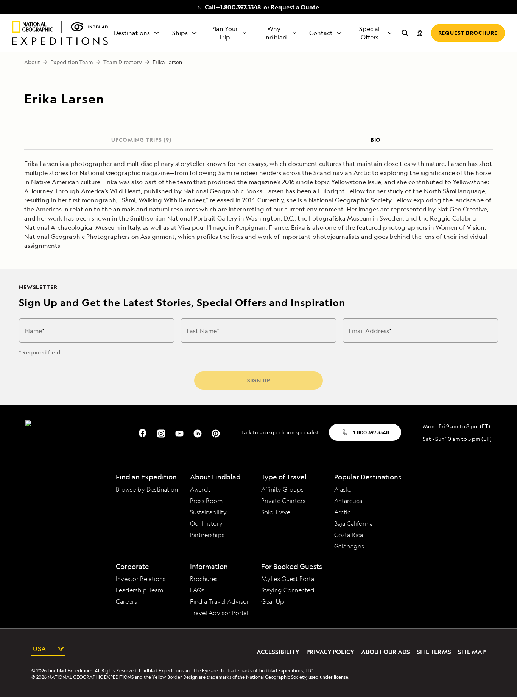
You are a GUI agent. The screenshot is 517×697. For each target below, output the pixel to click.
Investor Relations (140, 578)
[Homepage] (60, 33)
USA (39, 649)
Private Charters (283, 500)
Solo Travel (276, 512)
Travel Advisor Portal (219, 612)
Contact (321, 33)
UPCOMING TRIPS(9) (141, 139)
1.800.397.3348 (371, 432)
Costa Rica (348, 534)
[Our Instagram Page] (161, 432)
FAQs (197, 590)
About (32, 62)
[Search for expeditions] (405, 33)
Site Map (472, 652)
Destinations (132, 33)
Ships (180, 33)
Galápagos (349, 546)
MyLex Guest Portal (288, 578)
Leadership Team (140, 590)
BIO (376, 139)
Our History (206, 523)
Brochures (204, 578)
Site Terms (434, 652)
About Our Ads (385, 652)
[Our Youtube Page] (179, 432)
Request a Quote (295, 7)
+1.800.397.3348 (238, 7)
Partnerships (207, 534)
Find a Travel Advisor (219, 601)
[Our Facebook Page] (143, 432)
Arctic (342, 512)
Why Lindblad (274, 33)
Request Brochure (468, 32)
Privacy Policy (330, 652)
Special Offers (369, 33)
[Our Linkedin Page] (197, 432)
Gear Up (272, 601)
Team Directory (122, 62)
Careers (126, 601)
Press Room (206, 500)
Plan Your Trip (224, 33)
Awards (200, 489)
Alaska (343, 489)
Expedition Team (71, 62)
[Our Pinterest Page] (215, 432)
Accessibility (278, 652)
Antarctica (348, 500)
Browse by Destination (147, 489)
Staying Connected (288, 590)
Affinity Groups (282, 489)
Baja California (353, 523)
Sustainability (208, 512)
